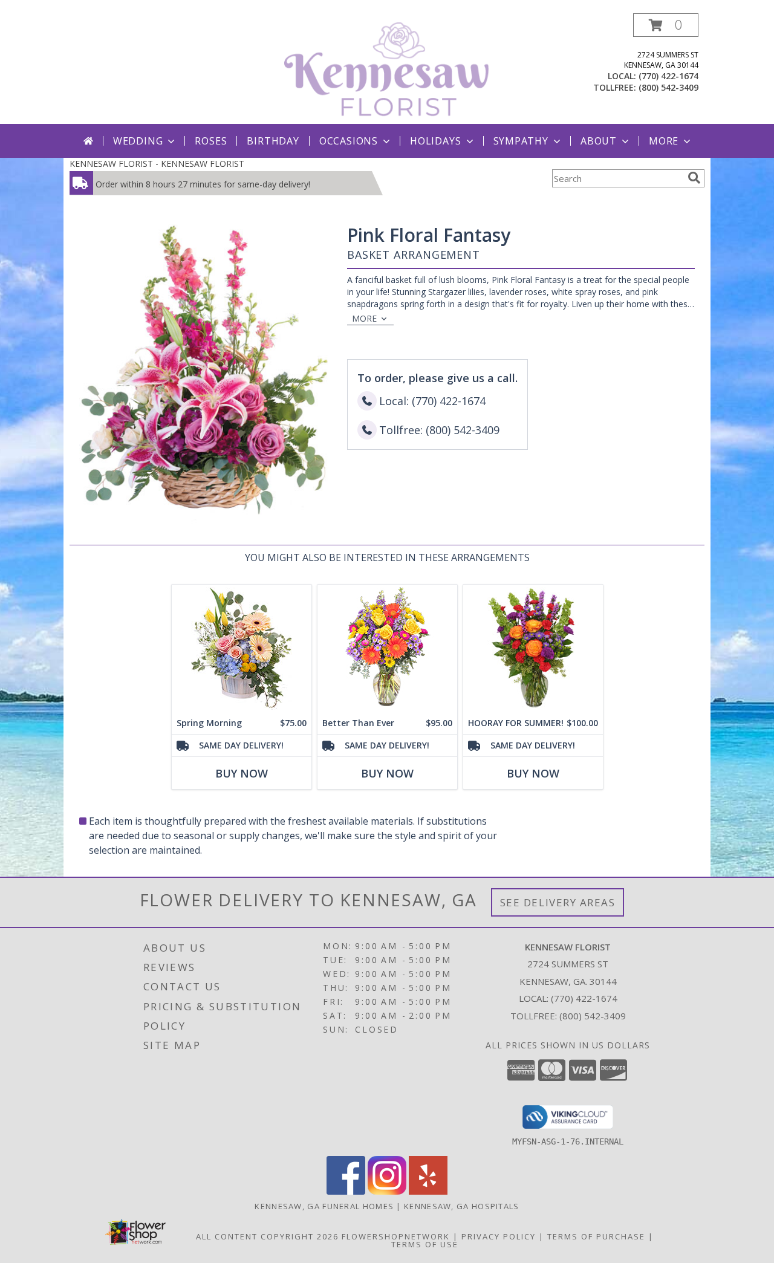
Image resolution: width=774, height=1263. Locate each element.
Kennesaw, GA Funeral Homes (324, 1206)
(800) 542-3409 (668, 87)
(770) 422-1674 (668, 76)
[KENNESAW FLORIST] (388, 68)
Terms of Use (424, 1244)
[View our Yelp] (428, 1191)
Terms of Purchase (596, 1236)
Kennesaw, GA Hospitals (461, 1206)
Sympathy (520, 141)
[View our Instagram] (387, 1191)
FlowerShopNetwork (396, 1236)
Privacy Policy (498, 1236)
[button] (665, 25)
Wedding (138, 141)
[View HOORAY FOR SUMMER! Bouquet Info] (533, 648)
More (663, 141)
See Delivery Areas (558, 902)
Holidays (435, 141)
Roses (211, 141)
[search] (694, 177)
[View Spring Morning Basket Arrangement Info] (241, 648)
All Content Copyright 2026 (267, 1236)
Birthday (273, 141)
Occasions (348, 141)
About (598, 141)
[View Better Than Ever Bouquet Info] (387, 648)
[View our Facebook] (346, 1191)
